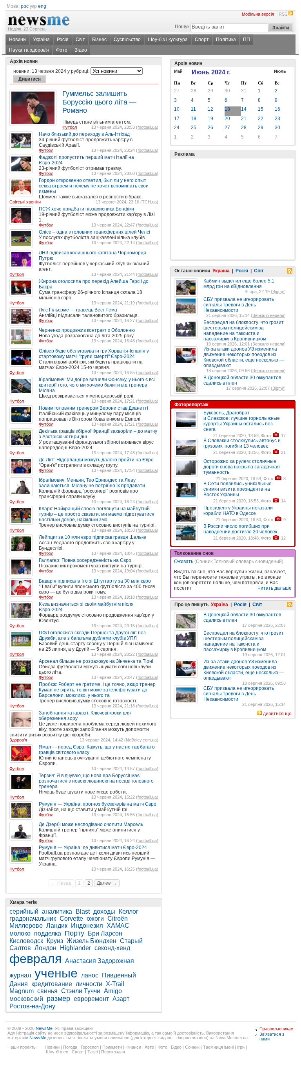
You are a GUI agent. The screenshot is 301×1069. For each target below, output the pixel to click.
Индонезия (87, 925)
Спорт (202, 39)
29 (210, 91)
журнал (20, 975)
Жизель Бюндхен (91, 941)
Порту (74, 933)
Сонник (192, 1047)
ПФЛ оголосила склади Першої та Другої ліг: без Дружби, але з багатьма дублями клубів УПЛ (92, 635)
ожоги (95, 918)
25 (193, 127)
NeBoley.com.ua (141, 740)
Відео (80, 50)
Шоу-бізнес (57, 1051)
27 (177, 91)
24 (177, 127)
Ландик (56, 925)
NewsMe (44, 1028)
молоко (20, 933)
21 (244, 118)
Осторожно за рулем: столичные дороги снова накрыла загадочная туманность (241, 467)
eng (42, 6)
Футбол (69, 127)
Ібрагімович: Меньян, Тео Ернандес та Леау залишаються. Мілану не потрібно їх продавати (92, 482)
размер (58, 998)
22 (260, 118)
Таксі (92, 1051)
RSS (283, 14)
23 (277, 118)
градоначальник (32, 918)
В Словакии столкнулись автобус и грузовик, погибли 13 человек (242, 443)
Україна (41, 39)
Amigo (113, 991)
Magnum (21, 991)
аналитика (57, 911)
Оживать (183, 561)
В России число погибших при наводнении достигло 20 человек (240, 529)
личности (89, 984)
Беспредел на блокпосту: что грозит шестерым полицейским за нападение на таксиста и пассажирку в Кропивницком (243, 331)
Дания (18, 984)
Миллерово (26, 925)
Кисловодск (26, 941)
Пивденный (119, 975)
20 (227, 118)
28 (193, 91)
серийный (23, 911)
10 (177, 109)
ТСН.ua (149, 202)
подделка (47, 933)
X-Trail (115, 984)
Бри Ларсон (105, 933)
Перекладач (113, 1051)
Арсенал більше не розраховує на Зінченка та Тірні (96, 661)
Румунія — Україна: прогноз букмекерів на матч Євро (97, 804)
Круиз (55, 941)
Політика (226, 39)
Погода (70, 1047)
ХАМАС (118, 925)
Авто (149, 1047)
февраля (35, 959)
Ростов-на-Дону (32, 1006)
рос (25, 6)
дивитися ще (277, 713)
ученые (56, 973)
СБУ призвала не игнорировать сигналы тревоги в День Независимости (238, 305)
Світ (80, 39)
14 (244, 109)
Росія (63, 39)
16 (277, 109)
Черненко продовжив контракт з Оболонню (87, 330)
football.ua (147, 127)
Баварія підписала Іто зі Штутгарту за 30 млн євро (95, 581)
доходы (104, 911)
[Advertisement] (233, 189)
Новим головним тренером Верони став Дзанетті (93, 408)
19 (210, 118)
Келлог (128, 911)
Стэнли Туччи (80, 991)
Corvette (71, 918)
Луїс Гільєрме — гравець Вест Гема (78, 310)
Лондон (45, 948)
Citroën (117, 918)
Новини (17, 39)
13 (227, 109)
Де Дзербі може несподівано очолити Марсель (91, 824)
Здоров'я (18, 740)
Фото (61, 50)
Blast (83, 911)
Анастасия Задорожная (99, 960)
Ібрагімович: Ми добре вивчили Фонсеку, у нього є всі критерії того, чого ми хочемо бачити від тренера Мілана (97, 385)
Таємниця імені (218, 1047)
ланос (89, 975)
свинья (47, 991)
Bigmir (278, 291)
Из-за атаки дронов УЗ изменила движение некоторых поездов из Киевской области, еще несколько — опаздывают (243, 357)
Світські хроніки (25, 202)
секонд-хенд (112, 948)
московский (26, 998)
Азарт (120, 998)
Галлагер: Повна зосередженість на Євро (85, 560)
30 (227, 91)
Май (178, 71)
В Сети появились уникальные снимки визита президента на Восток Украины (237, 489)
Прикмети (112, 1047)
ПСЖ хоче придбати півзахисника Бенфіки (86, 209)
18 (193, 118)
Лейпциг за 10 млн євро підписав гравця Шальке (92, 537)
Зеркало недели (268, 315)
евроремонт (91, 998)
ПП (246, 39)
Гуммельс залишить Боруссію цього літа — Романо (99, 102)
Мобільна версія (258, 14)
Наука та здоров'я (29, 50)
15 (260, 109)
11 (193, 109)
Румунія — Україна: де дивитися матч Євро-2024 (93, 847)
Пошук (182, 26)
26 (210, 127)
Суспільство (127, 39)
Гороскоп (90, 1047)
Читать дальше (274, 588)
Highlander (75, 948)
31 (244, 91)
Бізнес (99, 39)
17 (177, 118)
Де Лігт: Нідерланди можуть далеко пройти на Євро (96, 460)
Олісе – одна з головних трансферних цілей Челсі (94, 232)
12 (210, 109)
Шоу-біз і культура (168, 39)
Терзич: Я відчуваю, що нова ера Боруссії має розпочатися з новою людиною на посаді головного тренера (96, 781)
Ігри (241, 1047)
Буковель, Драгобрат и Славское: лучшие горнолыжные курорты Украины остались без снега (241, 421)
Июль (280, 71)
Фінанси (133, 1047)
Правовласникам (276, 1028)
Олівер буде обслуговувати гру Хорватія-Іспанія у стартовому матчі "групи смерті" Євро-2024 (94, 353)
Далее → (107, 883)
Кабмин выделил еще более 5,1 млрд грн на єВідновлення (238, 283)
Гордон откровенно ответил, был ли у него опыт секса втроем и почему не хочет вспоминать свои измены (94, 186)
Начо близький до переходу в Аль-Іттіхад (84, 134)
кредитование (51, 984)
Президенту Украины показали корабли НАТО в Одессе (238, 510)
